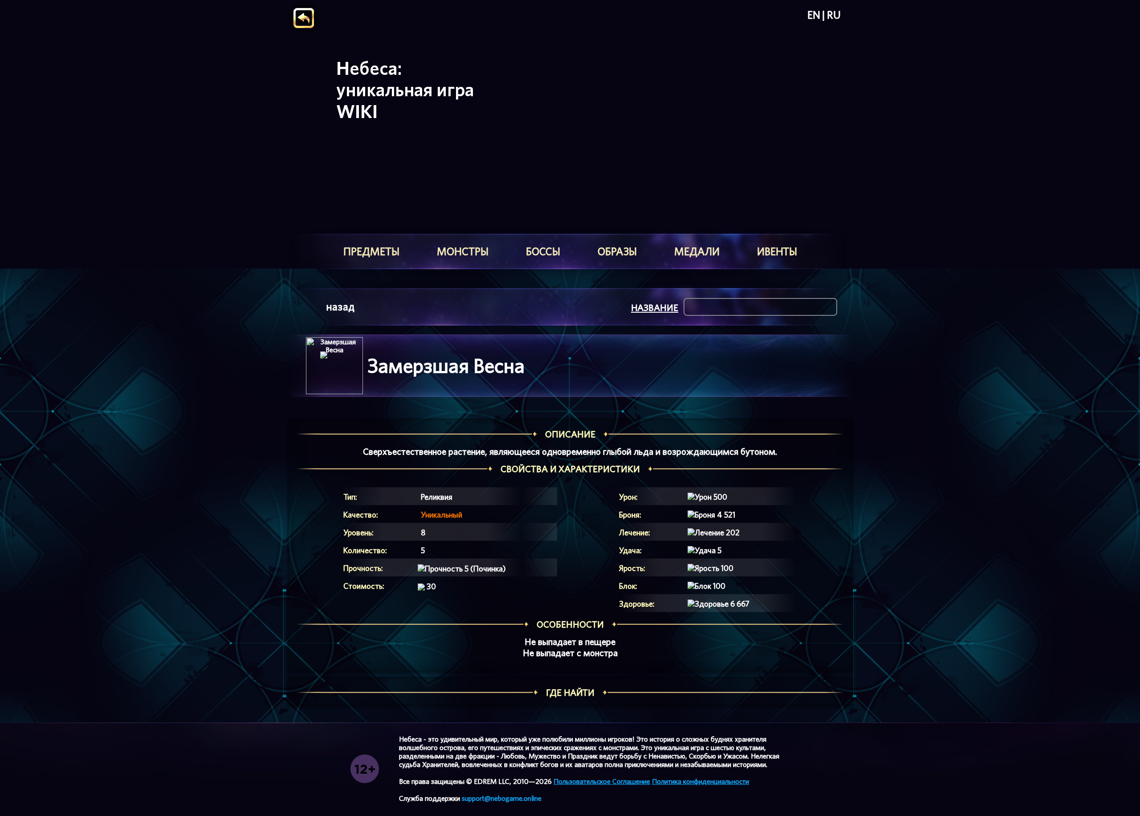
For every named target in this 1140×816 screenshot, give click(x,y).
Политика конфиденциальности (700, 781)
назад (340, 306)
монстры (463, 251)
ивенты (777, 251)
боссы (543, 251)
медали (697, 251)
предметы (371, 251)
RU (834, 15)
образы (617, 251)
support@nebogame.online (502, 798)
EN (813, 15)
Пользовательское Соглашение (602, 781)
